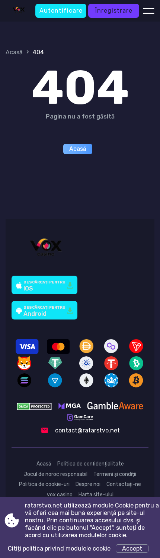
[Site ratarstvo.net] (19, 11)
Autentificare (61, 10)
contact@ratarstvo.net (87, 430)
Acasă (14, 52)
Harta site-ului (96, 495)
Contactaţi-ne (123, 484)
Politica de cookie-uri (44, 484)
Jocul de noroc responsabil (55, 474)
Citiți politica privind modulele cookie (59, 548)
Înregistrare (113, 10)
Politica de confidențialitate (90, 464)
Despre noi (88, 484)
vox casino (60, 495)
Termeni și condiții (114, 474)
